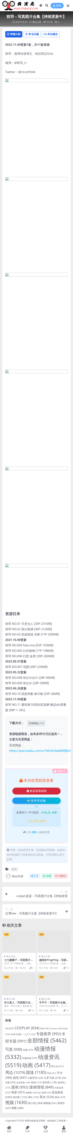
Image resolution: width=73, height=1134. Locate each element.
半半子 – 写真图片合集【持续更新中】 (52, 1004)
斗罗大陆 (52, 1077)
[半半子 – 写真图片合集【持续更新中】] (54, 984)
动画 (36, 1065)
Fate (45, 1028)
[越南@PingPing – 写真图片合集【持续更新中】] (54, 942)
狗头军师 (17, 876)
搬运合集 (36, 21)
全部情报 (46, 1040)
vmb (15, 1034)
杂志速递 (23, 1082)
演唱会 (36, 1082)
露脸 (17, 1108)
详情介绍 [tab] (15, 34)
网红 (33, 1097)
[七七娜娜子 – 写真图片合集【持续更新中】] (19, 942)
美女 (46, 1097)
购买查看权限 (38, 790)
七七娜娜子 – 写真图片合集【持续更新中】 (18, 961)
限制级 (50, 1103)
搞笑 (20, 1078)
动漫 (28, 1049)
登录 (58, 5)
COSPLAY (27, 1027)
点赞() (62, 876)
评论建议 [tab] (52, 34)
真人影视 (44, 1092)
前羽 (14, 869)
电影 (18, 1092)
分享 (36, 876)
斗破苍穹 (35, 1077)
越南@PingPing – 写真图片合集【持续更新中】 (53, 961)
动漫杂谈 (29, 1058)
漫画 (19, 1087)
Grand (56, 1028)
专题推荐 (48, 1033)
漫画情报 (41, 1087)
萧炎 (60, 1097)
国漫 (36, 1072)
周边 (15, 1072)
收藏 (48, 876)
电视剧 (31, 1092)
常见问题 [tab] (33, 34)
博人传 (57, 1066)
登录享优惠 (38, 800)
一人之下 (28, 1034)
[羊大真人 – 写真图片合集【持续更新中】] (19, 984)
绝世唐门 (20, 1097)
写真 (13, 1049)
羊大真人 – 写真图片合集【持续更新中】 (18, 1004)
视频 (16, 1102)
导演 (51, 1073)
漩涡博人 (49, 1082)
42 (9, 1028)
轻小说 (35, 1103)
